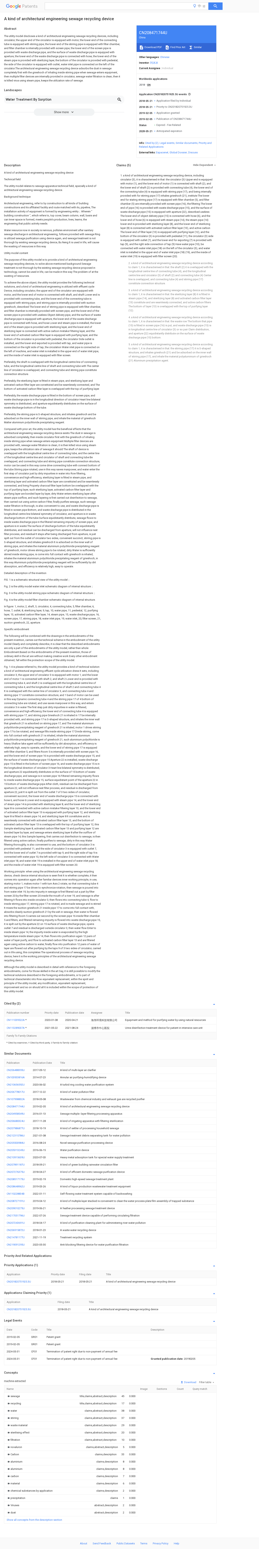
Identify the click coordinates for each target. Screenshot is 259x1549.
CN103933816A (16, 1077)
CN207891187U (16, 1164)
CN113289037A (16, 1027)
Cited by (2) (151, 142)
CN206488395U (16, 1070)
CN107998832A (16, 1099)
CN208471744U (16, 1106)
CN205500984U (16, 1142)
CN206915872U (16, 1230)
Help (176, 1543)
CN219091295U (16, 1244)
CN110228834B (15, 1193)
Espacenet (162, 152)
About (83, 1543)
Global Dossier (178, 152)
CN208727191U (16, 1201)
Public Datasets (126, 1543)
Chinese (164, 57)
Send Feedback (102, 1543)
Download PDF (153, 47)
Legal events (167, 142)
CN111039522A (16, 1019)
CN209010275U (16, 1208)
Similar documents (186, 142)
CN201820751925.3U (19, 1281)
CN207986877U (16, 1128)
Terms (143, 1543)
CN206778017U (16, 1091)
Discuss (193, 152)
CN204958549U (16, 1113)
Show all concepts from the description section (34, 1519)
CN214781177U (16, 1237)
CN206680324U (16, 1121)
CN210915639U (16, 1157)
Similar (197, 47)
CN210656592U (16, 1084)
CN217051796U (16, 1215)
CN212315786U (16, 1135)
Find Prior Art (177, 47)
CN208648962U (16, 1186)
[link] (13, 1396)
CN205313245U (16, 1150)
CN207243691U (16, 1222)
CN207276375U (16, 1171)
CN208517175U (16, 1179)
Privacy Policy (160, 1543)
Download (190, 1382)
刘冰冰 (154, 62)
